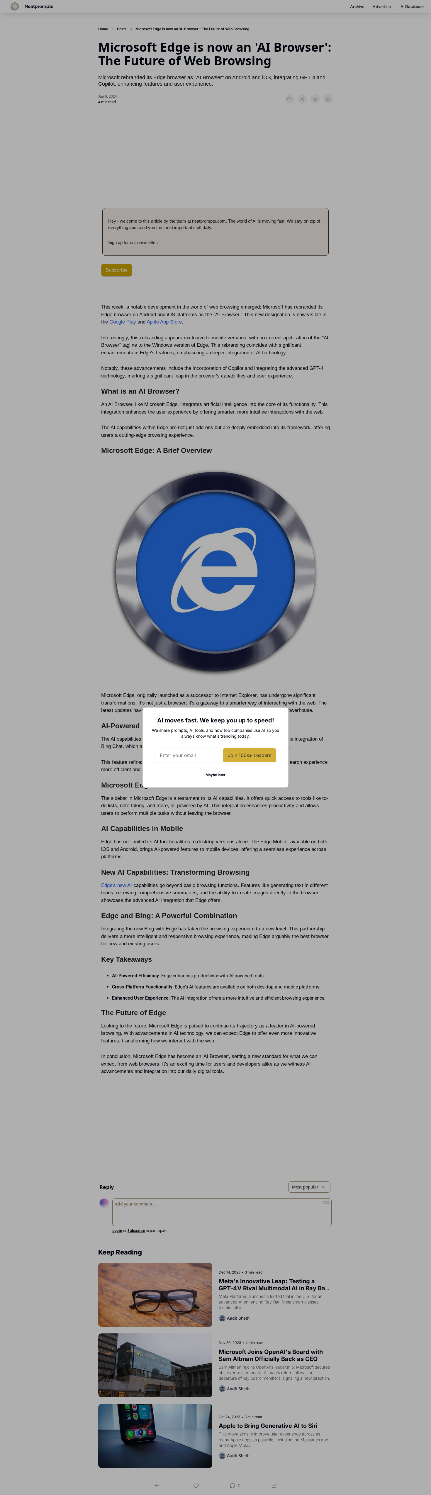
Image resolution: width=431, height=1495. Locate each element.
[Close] (279, 716)
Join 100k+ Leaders (249, 755)
